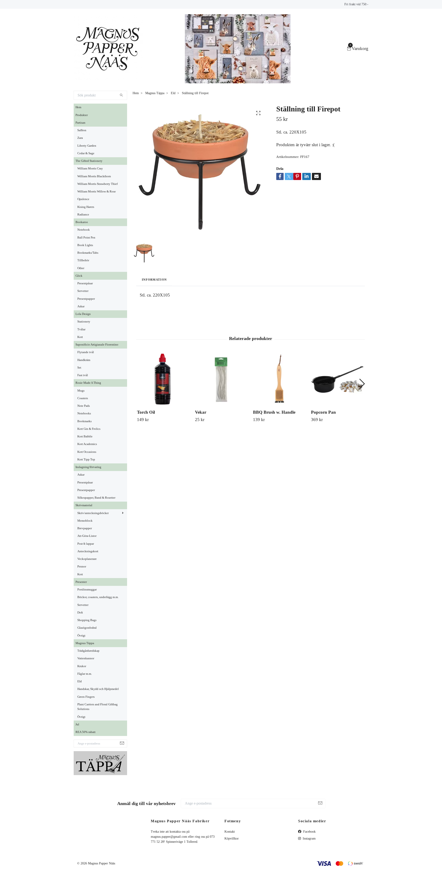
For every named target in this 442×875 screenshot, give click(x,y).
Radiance (83, 214)
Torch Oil (146, 412)
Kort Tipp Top (86, 459)
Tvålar (81, 329)
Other (80, 268)
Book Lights (85, 245)
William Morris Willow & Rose (96, 191)
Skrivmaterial (84, 505)
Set (79, 367)
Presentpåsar (85, 283)
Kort (80, 337)
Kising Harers (85, 207)
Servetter (82, 291)
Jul (77, 724)
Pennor (81, 566)
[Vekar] (221, 379)
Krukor (81, 666)
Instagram (309, 838)
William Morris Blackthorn (94, 176)
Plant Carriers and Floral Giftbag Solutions (97, 707)
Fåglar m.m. (84, 673)
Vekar (200, 412)
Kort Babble (85, 436)
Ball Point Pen (86, 237)
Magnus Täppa (85, 643)
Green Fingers (86, 696)
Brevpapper (84, 528)
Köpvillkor (231, 838)
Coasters (82, 398)
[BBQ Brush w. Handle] (279, 379)
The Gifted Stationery (89, 161)
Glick (79, 275)
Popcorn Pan (323, 412)
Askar (80, 306)
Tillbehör (83, 260)
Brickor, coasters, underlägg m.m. (98, 597)
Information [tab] (154, 279)
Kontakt (229, 831)
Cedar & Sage (85, 153)
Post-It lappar (85, 543)
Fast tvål (82, 375)
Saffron (81, 130)
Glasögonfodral (87, 627)
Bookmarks (84, 421)
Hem (78, 107)
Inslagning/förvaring (88, 467)
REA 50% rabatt (86, 732)
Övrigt (81, 635)
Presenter (81, 582)
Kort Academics (87, 444)
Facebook (309, 831)
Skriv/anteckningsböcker (93, 513)
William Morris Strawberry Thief (97, 184)
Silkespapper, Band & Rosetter (96, 497)
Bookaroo (82, 222)
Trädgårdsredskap (88, 650)
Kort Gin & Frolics (88, 428)
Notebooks (84, 413)
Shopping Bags (86, 620)
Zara (80, 138)
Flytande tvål (85, 352)
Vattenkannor (85, 658)
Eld (79, 681)
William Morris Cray (90, 168)
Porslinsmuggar (87, 589)
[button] (362, 384)
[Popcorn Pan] (337, 379)
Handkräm (83, 360)
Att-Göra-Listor (86, 536)
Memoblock (85, 520)
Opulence (83, 199)
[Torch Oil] (163, 379)
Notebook (83, 229)
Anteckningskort (87, 551)
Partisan (80, 122)
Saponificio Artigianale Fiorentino (97, 344)
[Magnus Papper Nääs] (108, 48)
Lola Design (83, 314)
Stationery (83, 321)
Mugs (80, 390)
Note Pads (83, 405)
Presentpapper (86, 298)
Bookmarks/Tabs (87, 252)
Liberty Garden (86, 145)
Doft (80, 612)
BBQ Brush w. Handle (274, 412)
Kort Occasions (86, 451)
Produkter (82, 115)
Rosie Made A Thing (88, 382)
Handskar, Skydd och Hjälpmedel (98, 689)
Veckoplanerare (87, 559)
